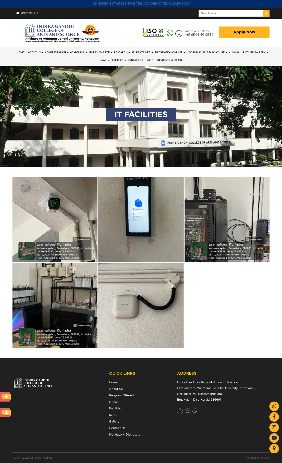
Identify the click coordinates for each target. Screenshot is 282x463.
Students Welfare (170, 60)
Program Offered (121, 395)
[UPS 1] (54, 305)
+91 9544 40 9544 (199, 34)
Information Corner (168, 52)
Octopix (265, 458)
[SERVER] (227, 219)
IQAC (113, 415)
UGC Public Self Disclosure (206, 52)
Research (120, 52)
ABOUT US (34, 52)
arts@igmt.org (29, 13)
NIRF (150, 60)
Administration (55, 52)
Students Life (140, 52)
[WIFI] (140, 305)
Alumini (234, 52)
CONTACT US (135, 60)
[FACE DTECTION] (140, 219)
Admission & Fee (99, 52)
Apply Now (244, 32)
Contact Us (117, 428)
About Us (116, 389)
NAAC (103, 60)
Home (20, 52)
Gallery (114, 421)
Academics (77, 52)
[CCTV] (54, 219)
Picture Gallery (254, 52)
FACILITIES (116, 60)
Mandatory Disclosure (124, 434)
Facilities (115, 408)
